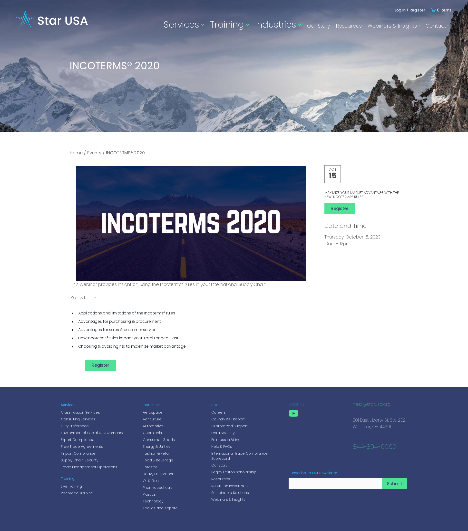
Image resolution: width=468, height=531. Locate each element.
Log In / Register (410, 10)
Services (181, 24)
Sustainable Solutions (230, 492)
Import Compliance (78, 453)
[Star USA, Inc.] (52, 23)
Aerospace (153, 412)
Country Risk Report (228, 419)
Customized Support (229, 426)
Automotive (153, 426)
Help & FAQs (221, 446)
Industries (275, 24)
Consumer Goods (159, 439)
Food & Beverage (158, 460)
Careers (218, 412)
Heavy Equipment (158, 473)
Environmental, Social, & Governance (93, 432)
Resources (349, 25)
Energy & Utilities (157, 446)
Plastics (149, 494)
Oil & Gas (151, 480)
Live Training (71, 486)
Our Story (318, 25)
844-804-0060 (374, 447)
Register (100, 365)
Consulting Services (78, 419)
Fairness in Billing (226, 439)
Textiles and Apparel (160, 508)
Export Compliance (77, 439)
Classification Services (80, 412)
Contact (436, 25)
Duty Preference (75, 426)
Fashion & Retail (156, 453)
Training (227, 24)
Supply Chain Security (79, 460)
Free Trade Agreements (82, 446)
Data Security (222, 432)
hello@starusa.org (371, 405)
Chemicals (152, 432)
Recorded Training (77, 493)
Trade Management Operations (89, 467)
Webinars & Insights (392, 25)
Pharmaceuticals (158, 487)
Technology (153, 501)
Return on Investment (230, 485)
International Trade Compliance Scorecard (239, 456)
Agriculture (152, 419)
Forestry (150, 467)
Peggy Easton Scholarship (233, 472)
